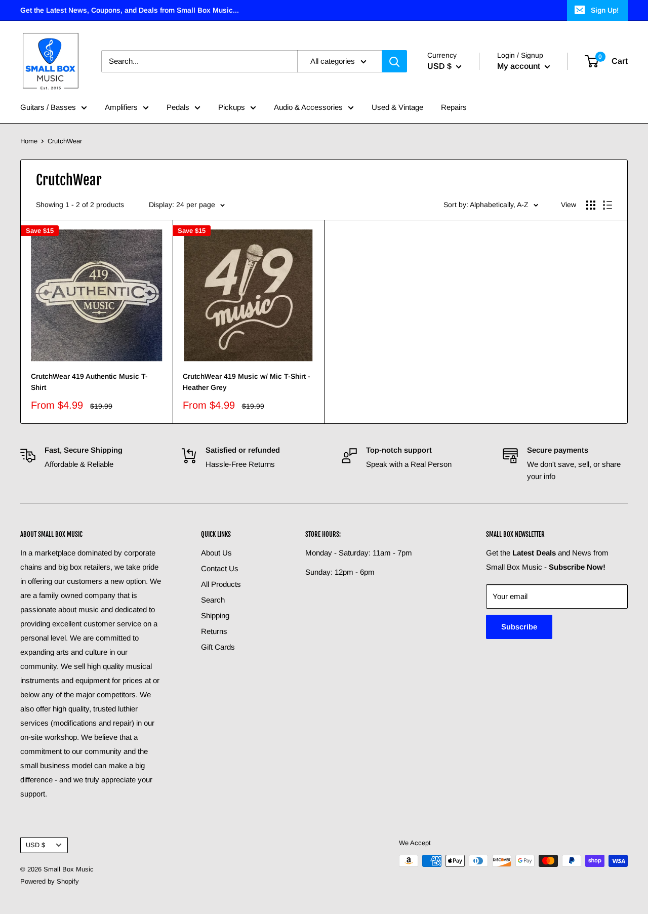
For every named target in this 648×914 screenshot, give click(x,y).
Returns (214, 631)
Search (213, 599)
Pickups (231, 107)
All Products (221, 584)
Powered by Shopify (49, 881)
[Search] (394, 61)
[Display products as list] (607, 205)
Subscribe (519, 626)
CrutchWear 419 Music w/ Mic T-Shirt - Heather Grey (246, 381)
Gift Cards (218, 647)
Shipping (215, 615)
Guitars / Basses (48, 107)
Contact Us (219, 568)
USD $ (35, 845)
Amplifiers (121, 107)
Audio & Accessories (308, 107)
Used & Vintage (397, 107)
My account (519, 66)
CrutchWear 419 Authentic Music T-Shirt (89, 381)
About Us (216, 552)
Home (28, 141)
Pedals (178, 107)
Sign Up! (605, 10)
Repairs (454, 107)
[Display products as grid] (590, 205)
